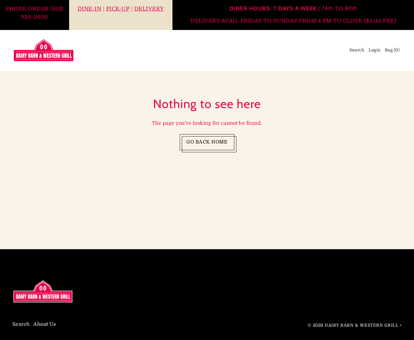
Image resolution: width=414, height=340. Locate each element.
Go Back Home (206, 142)
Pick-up (118, 9)
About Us (44, 324)
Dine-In (90, 9)
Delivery (149, 9)
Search (21, 324)
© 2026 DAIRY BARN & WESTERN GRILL (353, 325)
